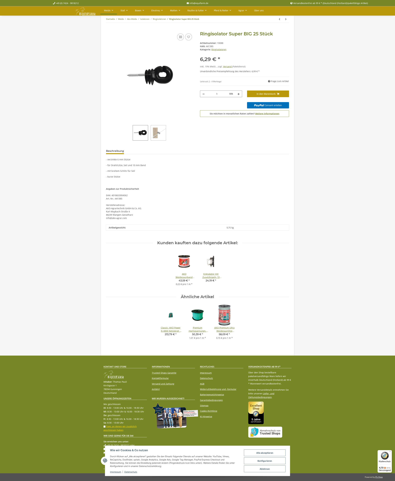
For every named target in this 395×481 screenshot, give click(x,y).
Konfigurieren (265, 461)
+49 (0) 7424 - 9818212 (67, 3)
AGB (202, 383)
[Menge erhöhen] (238, 94)
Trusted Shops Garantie (164, 372)
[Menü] (390, 452)
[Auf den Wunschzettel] (188, 37)
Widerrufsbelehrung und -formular (218, 389)
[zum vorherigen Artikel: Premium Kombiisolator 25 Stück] (279, 19)
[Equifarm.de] (85, 11)
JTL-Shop (379, 477)
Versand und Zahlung (163, 383)
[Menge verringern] (203, 94)
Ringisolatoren (218, 49)
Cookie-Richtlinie (208, 410)
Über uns (259, 10)
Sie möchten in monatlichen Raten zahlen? (244, 113)
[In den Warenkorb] (108, 29)
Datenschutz (206, 378)
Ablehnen (265, 469)
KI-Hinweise (206, 416)
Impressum (206, 372)
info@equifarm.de (198, 3)
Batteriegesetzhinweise (212, 394)
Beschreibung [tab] (115, 151)
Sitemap (204, 405)
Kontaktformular (160, 378)
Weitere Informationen (267, 113)
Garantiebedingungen (211, 400)
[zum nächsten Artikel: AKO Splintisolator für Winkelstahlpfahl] (286, 19)
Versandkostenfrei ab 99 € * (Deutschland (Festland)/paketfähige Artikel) (330, 3)
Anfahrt (156, 389)
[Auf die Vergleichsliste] (180, 37)
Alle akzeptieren (264, 452)
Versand (227, 66)
